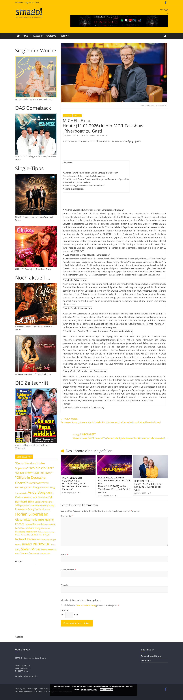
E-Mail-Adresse (68, 569)
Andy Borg (36, 492)
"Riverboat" (104, 135)
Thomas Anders (47, 549)
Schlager (67, 116)
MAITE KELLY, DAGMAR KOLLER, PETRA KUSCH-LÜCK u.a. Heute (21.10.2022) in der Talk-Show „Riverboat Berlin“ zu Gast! (114, 485)
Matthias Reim (31, 532)
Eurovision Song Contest (29, 509)
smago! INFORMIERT (36, 544)
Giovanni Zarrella (26, 519)
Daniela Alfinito (42, 501)
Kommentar (67, 516)
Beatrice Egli (45, 497)
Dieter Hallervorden (37, 505)
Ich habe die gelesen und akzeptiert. (91, 605)
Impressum (146, 660)
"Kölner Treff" (23, 473)
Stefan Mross (30, 549)
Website (64, 585)
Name (64, 554)
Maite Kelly (34, 528)
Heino (41, 519)
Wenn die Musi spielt (42, 553)
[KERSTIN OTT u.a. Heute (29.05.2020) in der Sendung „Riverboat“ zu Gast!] (150, 457)
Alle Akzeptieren (106, 689)
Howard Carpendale (35, 524)
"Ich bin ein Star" (41, 468)
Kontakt (65, 36)
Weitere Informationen (89, 689)
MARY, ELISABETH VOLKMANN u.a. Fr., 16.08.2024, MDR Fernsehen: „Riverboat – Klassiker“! (75, 483)
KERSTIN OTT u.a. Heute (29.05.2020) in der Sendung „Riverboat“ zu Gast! (148, 485)
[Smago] (18, 36)
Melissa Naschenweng (46, 532)
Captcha (64, 610)
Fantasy (47, 509)
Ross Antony (43, 539)
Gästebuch (51, 36)
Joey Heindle (50, 524)
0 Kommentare (89, 135)
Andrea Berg (48, 487)
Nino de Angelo (44, 535)
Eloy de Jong (49, 505)
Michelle (30, 535)
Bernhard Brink (24, 501)
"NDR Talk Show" (42, 473)
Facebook (38, 36)
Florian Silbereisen (31, 514)
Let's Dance (21, 528)
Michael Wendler (21, 535)
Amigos (37, 487)
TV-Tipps (77, 116)
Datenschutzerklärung (86, 605)
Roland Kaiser (25, 539)
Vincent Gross (27, 553)
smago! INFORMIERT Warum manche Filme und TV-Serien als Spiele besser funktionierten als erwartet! (120, 436)
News (25, 36)
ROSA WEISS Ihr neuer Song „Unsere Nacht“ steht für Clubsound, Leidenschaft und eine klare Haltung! (111, 420)
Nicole (36, 535)
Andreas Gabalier (21, 493)
